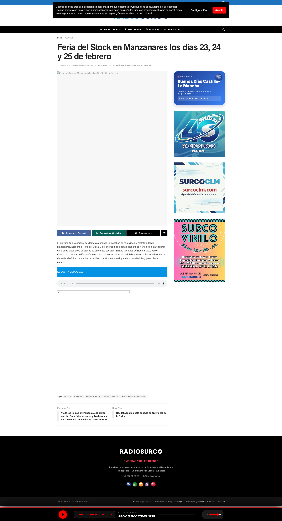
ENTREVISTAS (93, 65)
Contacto (221, 501)
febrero (67, 396)
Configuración (199, 10)
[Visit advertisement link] (199, 134)
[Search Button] (224, 29)
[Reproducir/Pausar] (63, 514)
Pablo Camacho (111, 396)
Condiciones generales (194, 501)
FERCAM (78, 396)
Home (59, 37)
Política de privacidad (142, 501)
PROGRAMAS (134, 29)
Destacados (80, 65)
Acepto (219, 10)
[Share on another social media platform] (164, 233)
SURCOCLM (174, 29)
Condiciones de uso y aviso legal (168, 501)
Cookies (210, 501)
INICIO (107, 29)
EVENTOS (106, 65)
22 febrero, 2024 (64, 65)
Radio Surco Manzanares (133, 396)
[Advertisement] (199, 308)
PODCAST (154, 29)
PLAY (118, 29)
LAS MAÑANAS (119, 65)
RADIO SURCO (144, 65)
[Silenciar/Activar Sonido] (207, 514)
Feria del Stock (93, 396)
